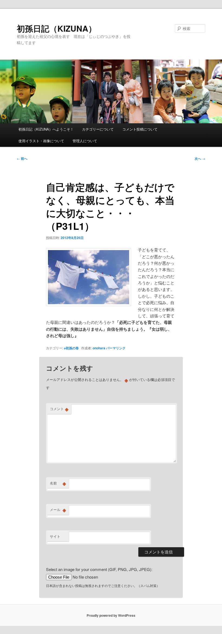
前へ (22, 158)
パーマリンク (116, 348)
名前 (58, 483)
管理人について (85, 140)
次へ (200, 158)
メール (58, 509)
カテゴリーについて (98, 129)
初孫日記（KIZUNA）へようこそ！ (46, 129)
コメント (59, 408)
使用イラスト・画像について (41, 140)
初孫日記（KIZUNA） (56, 28)
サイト (55, 536)
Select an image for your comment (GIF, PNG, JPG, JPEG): (99, 569)
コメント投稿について (140, 129)
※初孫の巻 (71, 348)
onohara (99, 348)
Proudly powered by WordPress (111, 615)
